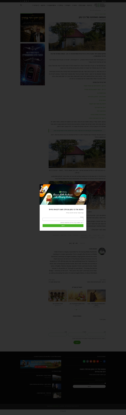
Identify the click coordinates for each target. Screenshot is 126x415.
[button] (41, 186)
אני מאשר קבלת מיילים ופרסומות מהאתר (71, 222)
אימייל (81, 217)
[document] (63, 207)
